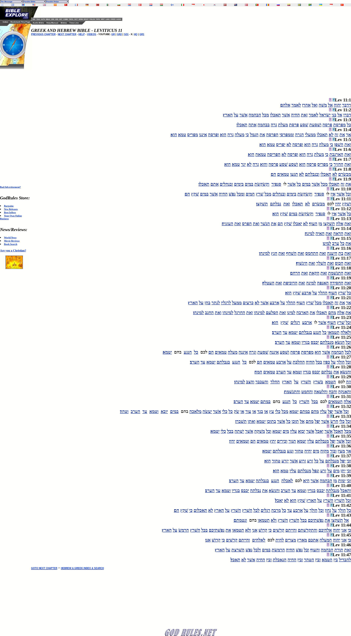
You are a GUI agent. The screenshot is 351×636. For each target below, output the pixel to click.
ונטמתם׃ (240, 520)
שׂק (236, 411)
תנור (292, 441)
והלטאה (321, 391)
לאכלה (287, 480)
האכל (338, 431)
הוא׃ (174, 134)
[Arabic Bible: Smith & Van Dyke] (108, 4)
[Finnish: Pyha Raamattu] (172, 4)
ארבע (306, 292)
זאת (304, 114)
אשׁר (286, 114)
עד (285, 332)
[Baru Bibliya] (193, 4)
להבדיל (345, 559)
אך (348, 134)
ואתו (251, 421)
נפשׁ (232, 193)
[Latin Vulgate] (23, 4)
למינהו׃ (264, 253)
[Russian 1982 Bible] (278, 4)
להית (279, 540)
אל (330, 105)
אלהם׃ (285, 105)
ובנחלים (226, 184)
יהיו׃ (232, 441)
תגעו (294, 174)
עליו (323, 411)
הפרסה (272, 134)
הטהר (309, 559)
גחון (328, 510)
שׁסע (304, 124)
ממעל (237, 302)
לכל (348, 352)
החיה (295, 114)
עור (248, 411)
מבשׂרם (344, 174)
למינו (291, 312)
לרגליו (226, 302)
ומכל (241, 193)
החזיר (338, 164)
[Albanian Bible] (97, 4)
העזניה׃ (227, 223)
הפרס (247, 223)
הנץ (274, 253)
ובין (318, 559)
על (236, 114)
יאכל (319, 431)
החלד (275, 381)
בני (334, 114)
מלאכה (195, 411)
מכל (265, 114)
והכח (333, 391)
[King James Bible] (44, 4)
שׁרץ (259, 193)
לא (331, 134)
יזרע (285, 460)
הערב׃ (277, 332)
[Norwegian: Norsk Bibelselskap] (246, 4)
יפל (330, 411)
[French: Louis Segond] (76, 4)
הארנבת (336, 154)
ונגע (290, 451)
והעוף (315, 549)
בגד (260, 411)
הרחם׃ (295, 273)
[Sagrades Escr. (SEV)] (55, 4)
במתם (265, 401)
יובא (164, 411)
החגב (209, 312)
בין (335, 559)
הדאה (338, 233)
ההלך (322, 292)
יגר (243, 164)
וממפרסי (287, 134)
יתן (343, 470)
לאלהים (258, 540)
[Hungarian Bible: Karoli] (161, 4)
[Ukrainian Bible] (320, 4)
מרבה (276, 510)
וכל (348, 193)
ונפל (315, 470)
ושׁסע (293, 164)
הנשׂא (340, 342)
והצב (250, 381)
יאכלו (297, 223)
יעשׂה (207, 411)
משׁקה (259, 431)
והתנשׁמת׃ (292, 391)
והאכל (345, 490)
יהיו (338, 203)
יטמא (293, 332)
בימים (239, 184)
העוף (313, 223)
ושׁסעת (315, 124)
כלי (277, 411)
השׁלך (321, 263)
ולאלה (346, 332)
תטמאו (333, 332)
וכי (349, 460)
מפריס (192, 134)
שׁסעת (262, 352)
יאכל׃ (279, 500)
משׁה (323, 105)
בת (340, 253)
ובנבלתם (312, 174)
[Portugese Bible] (257, 4)
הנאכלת (279, 559)
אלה (339, 223)
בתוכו (271, 421)
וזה (348, 381)
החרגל (239, 312)
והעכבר (261, 381)
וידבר (346, 105)
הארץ (287, 381)
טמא (182, 134)
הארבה (302, 312)
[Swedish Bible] (299, 4)
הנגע (317, 332)
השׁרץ (306, 381)
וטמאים (242, 441)
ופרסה (213, 134)
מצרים (290, 540)
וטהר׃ (124, 411)
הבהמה (255, 114)
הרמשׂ (183, 530)
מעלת (283, 124)
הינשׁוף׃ (301, 263)
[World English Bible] (33, 4)
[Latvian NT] (225, 4)
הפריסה (273, 154)
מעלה (239, 134)
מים (286, 431)
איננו (203, 134)
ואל (315, 105)
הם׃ (273, 174)
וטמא (296, 342)
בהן (207, 302)
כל (349, 124)
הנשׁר (265, 223)
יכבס (315, 342)
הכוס (339, 263)
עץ (271, 411)
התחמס (311, 253)
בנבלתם (305, 332)
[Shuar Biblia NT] (288, 4)
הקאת (314, 273)
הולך (341, 362)
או (266, 411)
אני (344, 530)
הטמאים (335, 401)
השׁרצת (237, 549)
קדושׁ (262, 530)
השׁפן (338, 144)
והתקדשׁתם (307, 530)
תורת (338, 549)
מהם (332, 312)
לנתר (216, 302)
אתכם (313, 540)
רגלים (295, 322)
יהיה (308, 451)
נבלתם (275, 203)
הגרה (299, 134)
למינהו (259, 312)
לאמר (296, 105)
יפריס (280, 144)
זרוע (302, 460)
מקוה (324, 451)
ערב (335, 243)
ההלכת (299, 362)
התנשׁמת (335, 273)
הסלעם (272, 312)
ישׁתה (239, 431)
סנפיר (276, 184)
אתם (214, 184)
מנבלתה (332, 490)
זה (336, 134)
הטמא (330, 381)
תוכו (295, 421)
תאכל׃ (235, 559)
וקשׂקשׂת (261, 184)
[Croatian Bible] (129, 4)
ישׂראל (325, 114)
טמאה (260, 154)
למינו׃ (327, 243)
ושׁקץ (346, 203)
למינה (311, 282)
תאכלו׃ (242, 124)
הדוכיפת (290, 282)
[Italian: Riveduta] (182, 4)
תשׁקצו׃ (262, 203)
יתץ (273, 441)
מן (320, 223)
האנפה (323, 282)
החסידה (336, 282)
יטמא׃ (167, 352)
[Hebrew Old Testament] (2, 4)
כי (247, 134)
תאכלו (275, 114)
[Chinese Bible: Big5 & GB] (65, 4)
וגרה (252, 352)
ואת (347, 144)
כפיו (326, 362)
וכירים (282, 441)
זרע (310, 460)
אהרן (306, 105)
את (342, 134)
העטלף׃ (268, 282)
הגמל (254, 134)
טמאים (283, 174)
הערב (281, 371)
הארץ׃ (228, 114)
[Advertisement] (14, 124)
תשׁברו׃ (241, 421)
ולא (274, 520)
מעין (341, 451)
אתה (252, 124)
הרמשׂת (278, 549)
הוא (223, 134)
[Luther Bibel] (87, 4)
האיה (320, 233)
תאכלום (200, 510)
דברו (347, 114)
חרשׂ (334, 421)
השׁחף (291, 253)
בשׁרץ (318, 381)
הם (280, 223)
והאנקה (344, 391)
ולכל (257, 549)
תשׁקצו (329, 223)
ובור (333, 451)
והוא (263, 164)
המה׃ (258, 371)
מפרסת (339, 124)
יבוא (301, 431)
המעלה (326, 540)
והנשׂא (345, 371)
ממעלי (310, 134)
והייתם (291, 530)
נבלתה (255, 490)
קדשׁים (278, 530)
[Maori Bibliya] (235, 4)
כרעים (248, 302)
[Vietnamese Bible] (342, 4)
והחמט (307, 391)
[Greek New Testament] (12, 4)
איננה (274, 352)
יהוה (337, 105)
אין (333, 193)
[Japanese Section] (203, 4)
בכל (319, 362)
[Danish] (140, 4)
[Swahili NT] (310, 4)
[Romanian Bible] (267, 4)
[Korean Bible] (214, 4)
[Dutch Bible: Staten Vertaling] (150, 4)
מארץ (302, 540)
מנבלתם (327, 342)
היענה (332, 253)
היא (306, 480)
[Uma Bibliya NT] (331, 4)
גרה (274, 124)
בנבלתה (262, 480)
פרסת (294, 124)
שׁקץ (195, 193)
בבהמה (264, 124)
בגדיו (306, 342)
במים (306, 184)
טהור (299, 451)
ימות (342, 480)
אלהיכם (325, 530)
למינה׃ (309, 233)
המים (250, 193)
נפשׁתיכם (316, 520)
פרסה (327, 124)
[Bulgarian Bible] (118, 4)
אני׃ (208, 540)
